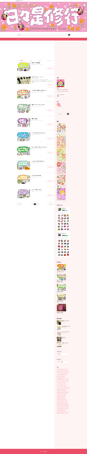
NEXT (51, 204)
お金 (58, 376)
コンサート (42, 134)
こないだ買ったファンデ (60, 271)
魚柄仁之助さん (65, 412)
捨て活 (64, 394)
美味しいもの (65, 408)
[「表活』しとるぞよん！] (59, 344)
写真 (37, 78)
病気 (62, 403)
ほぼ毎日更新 (60, 378)
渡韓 (58, 403)
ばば (62, 376)
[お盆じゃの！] (59, 339)
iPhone (65, 369)
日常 (41, 64)
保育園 (64, 390)
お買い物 (65, 374)
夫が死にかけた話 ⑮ (60, 291)
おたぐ (41, 191)
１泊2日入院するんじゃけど (66, 326)
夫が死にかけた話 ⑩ (60, 301)
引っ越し (59, 394)
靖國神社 (59, 412)
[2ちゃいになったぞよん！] (59, 333)
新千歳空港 (59, 399)
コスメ (58, 383)
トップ (18, 39)
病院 (66, 403)
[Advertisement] (35, 51)
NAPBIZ (45, 451)
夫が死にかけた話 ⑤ (60, 281)
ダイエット (59, 385)
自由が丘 (63, 410)
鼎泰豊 (47, 79)
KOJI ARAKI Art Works (36, 79)
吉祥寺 (62, 392)
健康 (58, 392)
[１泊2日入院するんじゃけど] (59, 328)
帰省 (66, 392)
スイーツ (63, 383)
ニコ (64, 385)
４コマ (38, 64)
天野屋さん (41, 79)
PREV (20, 204)
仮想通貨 (59, 390)
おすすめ (59, 374)
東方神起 (44, 79)
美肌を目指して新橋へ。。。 (61, 312)
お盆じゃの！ (64, 337)
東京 (58, 401)
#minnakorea (60, 369)
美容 (58, 410)
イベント (66, 378)
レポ (68, 387)
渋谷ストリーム (64, 401)
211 (38, 204)
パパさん (59, 387)
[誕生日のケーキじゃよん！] (59, 322)
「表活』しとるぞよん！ (65, 342)
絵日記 (59, 408)
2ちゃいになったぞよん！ (65, 331)
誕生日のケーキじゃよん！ (66, 320)
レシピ (64, 387)
